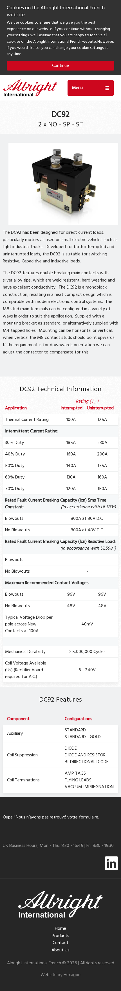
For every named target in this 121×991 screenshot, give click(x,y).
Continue (60, 65)
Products (60, 936)
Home (60, 928)
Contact (60, 943)
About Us (60, 950)
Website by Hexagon (60, 975)
